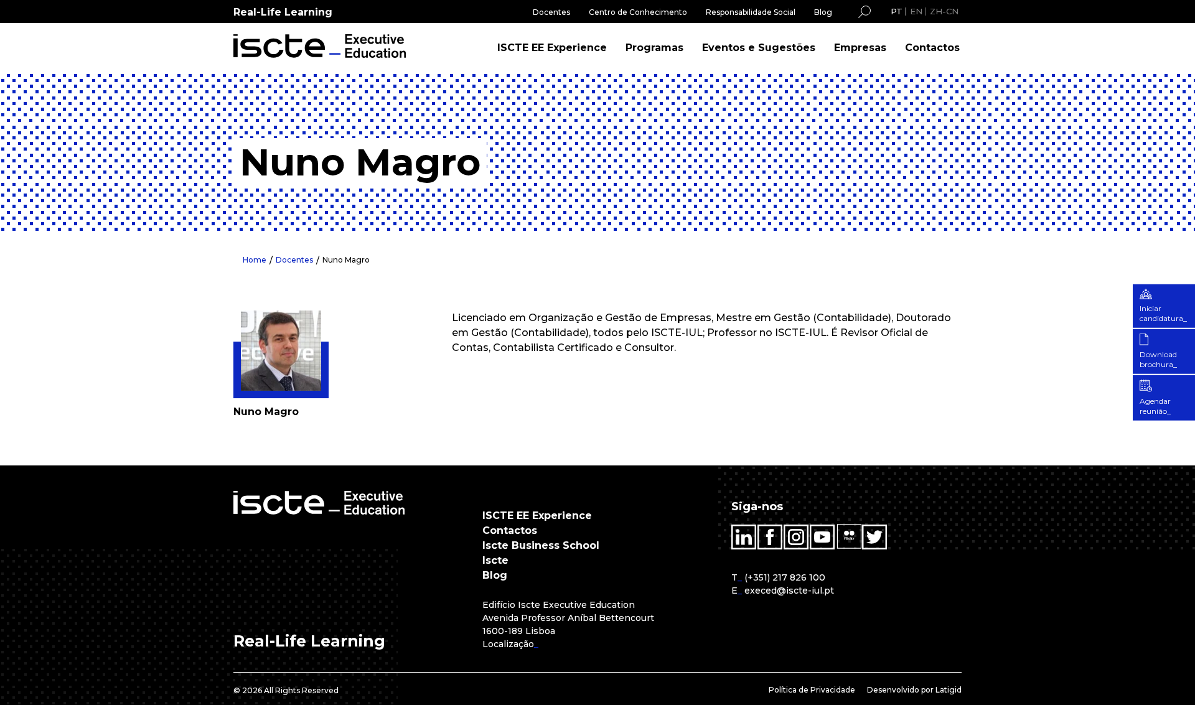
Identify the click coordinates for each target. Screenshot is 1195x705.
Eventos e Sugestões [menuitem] (758, 48)
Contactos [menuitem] (932, 48)
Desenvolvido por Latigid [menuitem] (914, 689)
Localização (508, 644)
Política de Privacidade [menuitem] (812, 689)
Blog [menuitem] (823, 12)
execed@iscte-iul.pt (789, 590)
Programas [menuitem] (654, 48)
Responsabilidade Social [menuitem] (750, 12)
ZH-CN (944, 11)
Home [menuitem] (254, 259)
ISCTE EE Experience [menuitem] (552, 48)
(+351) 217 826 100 (784, 577)
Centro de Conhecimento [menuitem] (638, 12)
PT (896, 11)
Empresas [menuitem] (860, 48)
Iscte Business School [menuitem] (540, 545)
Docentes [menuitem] (551, 12)
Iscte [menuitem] (495, 560)
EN (916, 11)
